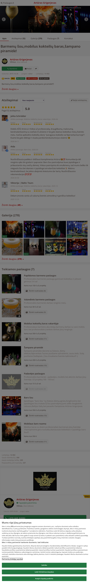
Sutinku (44, 565)
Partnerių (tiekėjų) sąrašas (12, 559)
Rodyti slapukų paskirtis (44, 579)
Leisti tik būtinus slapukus (44, 572)
